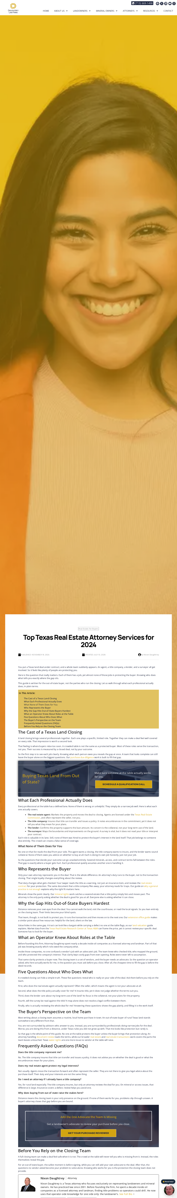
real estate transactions (118, 1036)
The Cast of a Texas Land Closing (40, 698)
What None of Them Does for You (41, 704)
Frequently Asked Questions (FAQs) (41, 723)
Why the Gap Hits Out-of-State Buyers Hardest (47, 710)
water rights (55, 1040)
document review (45, 1036)
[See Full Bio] (133, 1194)
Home (46, 10)
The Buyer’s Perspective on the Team (42, 720)
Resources (149, 10)
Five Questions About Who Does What (43, 717)
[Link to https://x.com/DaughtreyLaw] (161, 3)
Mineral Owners (105, 10)
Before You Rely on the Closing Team (42, 726)
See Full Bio (125, 1194)
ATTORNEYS (129, 10)
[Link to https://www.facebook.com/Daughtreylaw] (157, 3)
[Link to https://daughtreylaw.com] (13, 8)
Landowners (80, 10)
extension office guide (139, 917)
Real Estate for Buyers (88, 628)
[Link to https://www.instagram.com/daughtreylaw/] (174, 3)
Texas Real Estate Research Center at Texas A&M (73, 928)
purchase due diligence (82, 757)
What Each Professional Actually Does (43, 701)
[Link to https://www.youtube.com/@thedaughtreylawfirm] (170, 3)
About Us (59, 10)
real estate (95, 1036)
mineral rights (62, 894)
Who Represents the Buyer (37, 707)
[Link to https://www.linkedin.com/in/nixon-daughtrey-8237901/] (166, 3)
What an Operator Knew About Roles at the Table (48, 714)
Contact (168, 10)
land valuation (140, 925)
